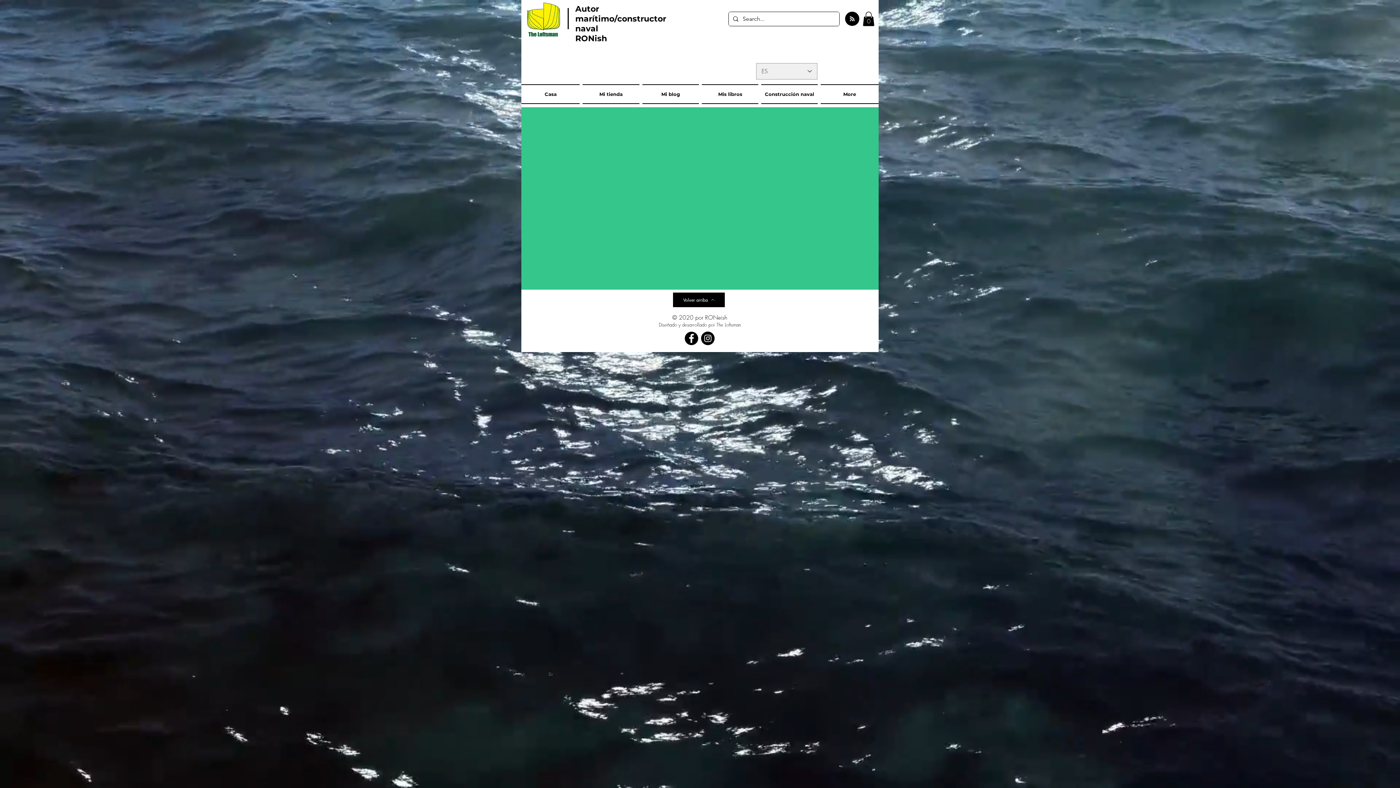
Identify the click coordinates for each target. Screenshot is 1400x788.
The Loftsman (728, 324)
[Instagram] (708, 338)
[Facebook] (691, 338)
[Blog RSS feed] (852, 19)
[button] (869, 19)
